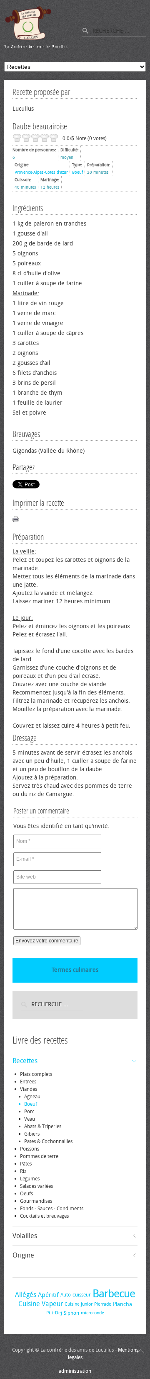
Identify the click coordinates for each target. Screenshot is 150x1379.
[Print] (15, 519)
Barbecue (113, 1293)
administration (75, 1371)
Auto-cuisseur (75, 1295)
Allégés (25, 1295)
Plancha (122, 1304)
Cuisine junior (78, 1304)
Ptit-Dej (54, 1313)
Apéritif (48, 1295)
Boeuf (77, 172)
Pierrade (102, 1304)
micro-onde (92, 1313)
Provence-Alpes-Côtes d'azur (41, 172)
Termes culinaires (75, 970)
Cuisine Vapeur (40, 1304)
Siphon (71, 1313)
